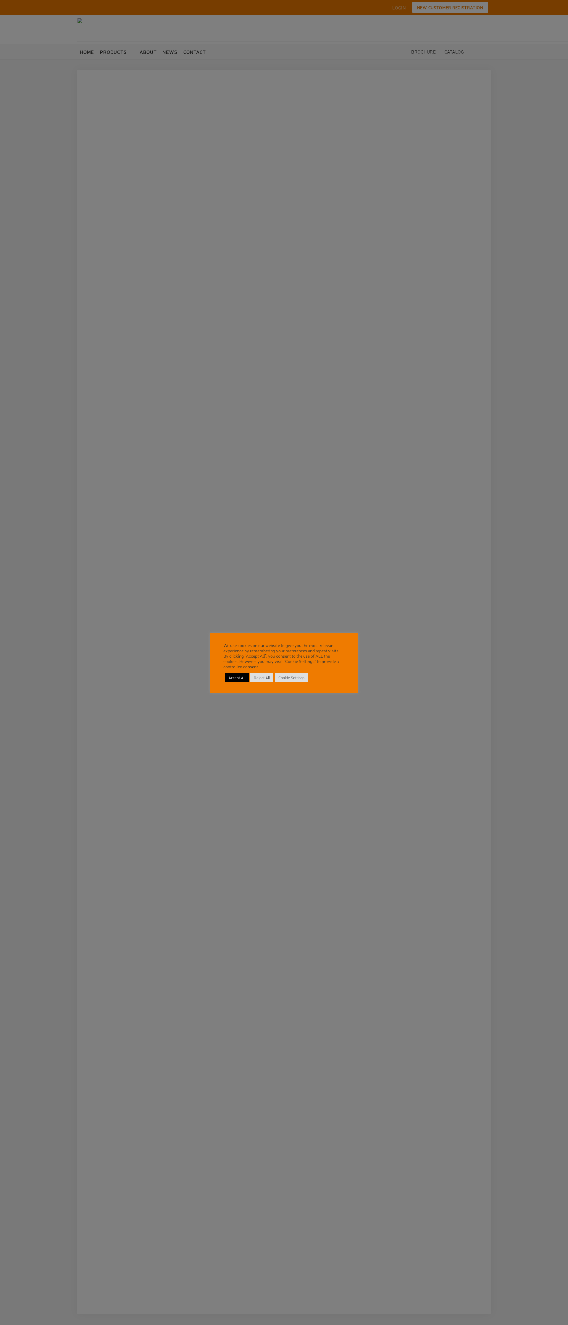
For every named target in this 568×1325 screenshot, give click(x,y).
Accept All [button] (236, 677)
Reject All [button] (262, 677)
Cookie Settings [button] (291, 677)
